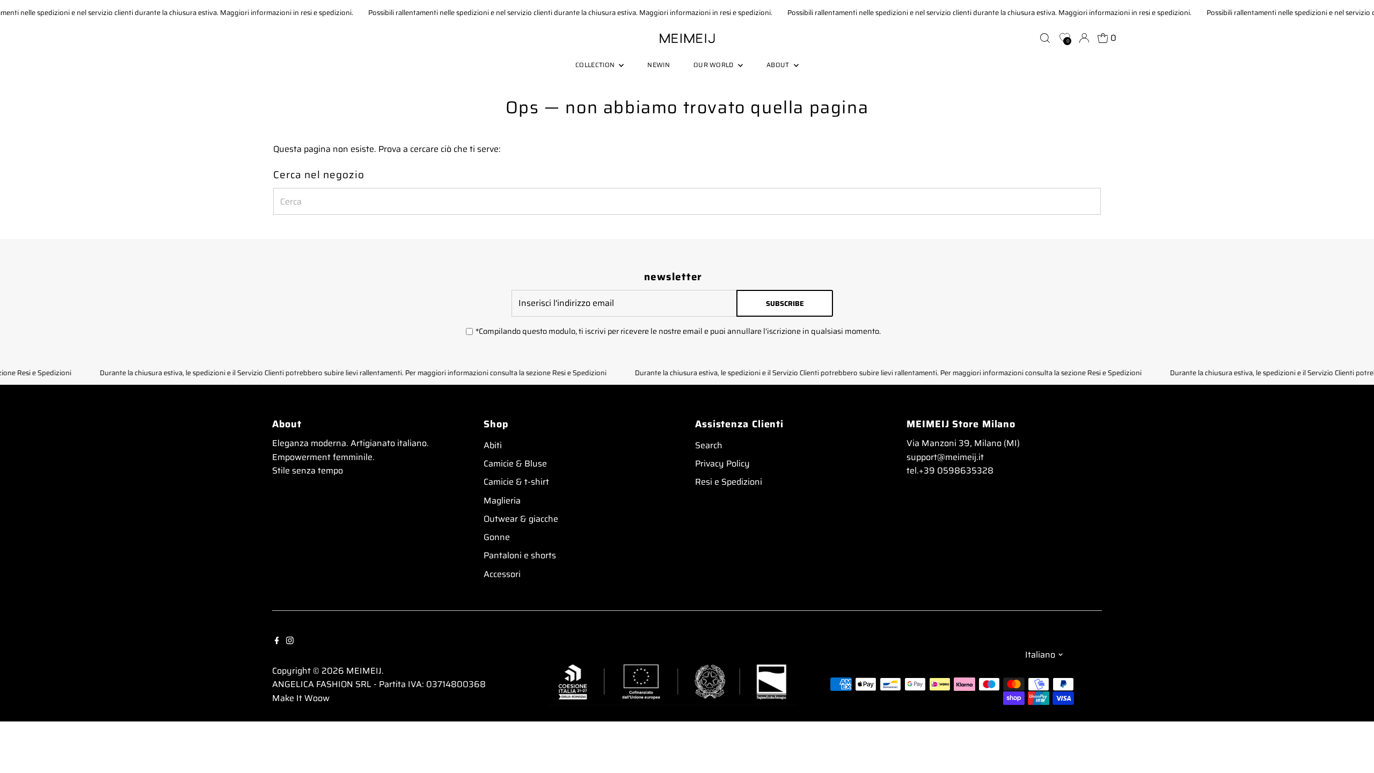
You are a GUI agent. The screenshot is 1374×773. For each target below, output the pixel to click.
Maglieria (502, 500)
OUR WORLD (714, 65)
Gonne (497, 537)
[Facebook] (277, 640)
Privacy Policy (722, 463)
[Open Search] (1045, 38)
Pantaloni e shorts (520, 555)
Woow (317, 698)
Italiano (1040, 654)
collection (595, 65)
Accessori (502, 574)
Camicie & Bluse (515, 463)
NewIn (658, 65)
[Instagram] (289, 640)
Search (708, 445)
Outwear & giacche (521, 519)
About (778, 65)
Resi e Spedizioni (728, 481)
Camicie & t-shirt (516, 481)
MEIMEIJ (364, 670)
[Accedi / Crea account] (1084, 38)
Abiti (493, 445)
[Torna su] (1352, 743)
